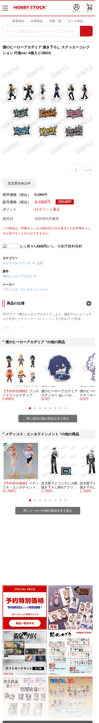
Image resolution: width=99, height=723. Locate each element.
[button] (30, 408)
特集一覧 (55, 21)
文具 (40, 263)
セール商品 (75, 21)
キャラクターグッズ (16, 263)
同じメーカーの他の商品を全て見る (47, 510)
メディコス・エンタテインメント (25, 289)
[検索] (86, 31)
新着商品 (18, 21)
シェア (88, 170)
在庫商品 (37, 21)
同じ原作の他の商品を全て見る (47, 418)
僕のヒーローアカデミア (19, 276)
